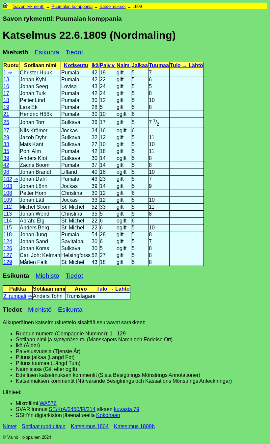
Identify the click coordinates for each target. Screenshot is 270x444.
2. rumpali (14, 296)
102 (7, 179)
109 (7, 200)
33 (6, 144)
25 (6, 122)
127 (7, 255)
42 (6, 165)
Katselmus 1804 (90, 426)
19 (6, 107)
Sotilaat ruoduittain (44, 426)
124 (7, 241)
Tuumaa (159, 65)
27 (6, 130)
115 (7, 227)
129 (7, 262)
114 (7, 220)
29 (6, 137)
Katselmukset (112, 6)
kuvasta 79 (126, 409)
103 (7, 186)
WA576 (48, 403)
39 (6, 158)
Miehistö (47, 275)
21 (6, 114)
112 (7, 207)
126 (7, 248)
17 (6, 93)
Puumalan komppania (72, 6)
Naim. (124, 65)
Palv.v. (108, 65)
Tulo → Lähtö (186, 65)
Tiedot (74, 52)
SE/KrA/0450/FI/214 (72, 409)
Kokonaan (108, 415)
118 (7, 234)
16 (6, 86)
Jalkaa (140, 65)
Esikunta (47, 52)
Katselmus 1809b (134, 426)
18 (6, 100)
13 (6, 79)
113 (7, 214)
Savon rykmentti (28, 6)
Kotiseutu (76, 65)
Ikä (95, 65)
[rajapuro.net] (5, 6)
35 (6, 151)
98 (6, 172)
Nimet (9, 426)
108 (7, 193)
